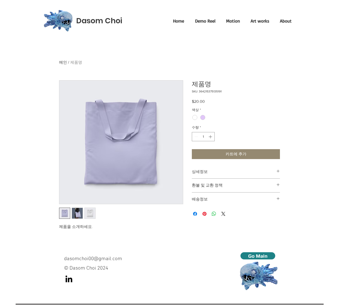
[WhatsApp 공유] (214, 214)
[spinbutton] (203, 136)
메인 (63, 62)
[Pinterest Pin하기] (204, 214)
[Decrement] (196, 136)
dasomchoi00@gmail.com (93, 259)
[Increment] (211, 136)
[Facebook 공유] (195, 214)
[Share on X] (223, 214)
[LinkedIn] (69, 279)
